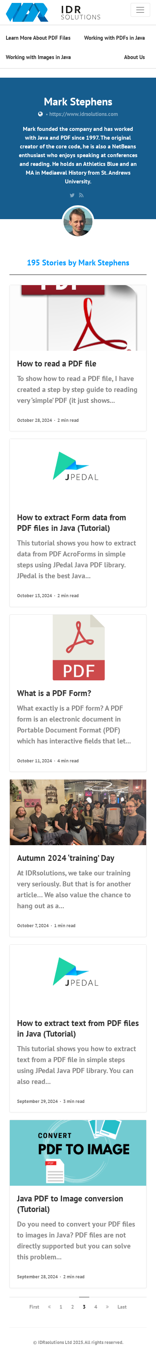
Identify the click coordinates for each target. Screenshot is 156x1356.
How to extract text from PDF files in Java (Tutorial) (78, 1028)
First (34, 1306)
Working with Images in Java (38, 57)
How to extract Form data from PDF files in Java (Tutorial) (71, 522)
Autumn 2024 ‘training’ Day (65, 857)
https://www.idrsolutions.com (83, 113)
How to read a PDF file (57, 363)
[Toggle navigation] (140, 10)
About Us (134, 57)
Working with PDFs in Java (114, 37)
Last (122, 1306)
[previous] (49, 1306)
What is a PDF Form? (54, 692)
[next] (107, 1306)
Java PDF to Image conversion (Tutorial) (70, 1203)
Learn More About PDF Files (38, 37)
